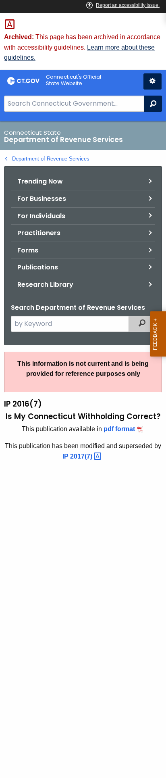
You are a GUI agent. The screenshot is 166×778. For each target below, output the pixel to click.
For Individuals (41, 216)
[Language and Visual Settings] (152, 81)
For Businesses (41, 198)
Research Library (45, 284)
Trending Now (40, 181)
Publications (37, 267)
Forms (27, 250)
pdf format (119, 429)
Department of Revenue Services (50, 159)
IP (78, 456)
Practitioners (38, 233)
